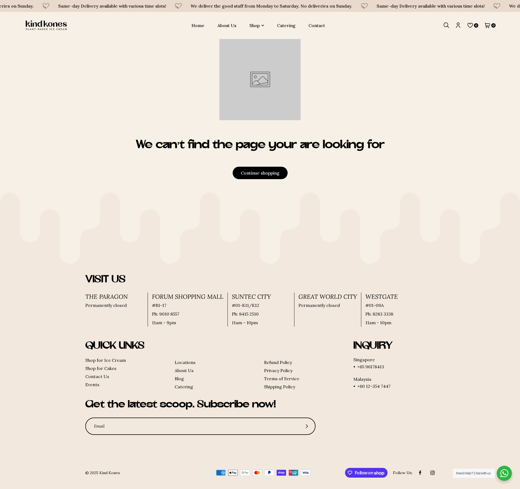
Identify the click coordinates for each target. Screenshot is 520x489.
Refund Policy (278, 362)
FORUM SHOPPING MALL (187, 296)
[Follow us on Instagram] (432, 473)
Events (92, 384)
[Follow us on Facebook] (420, 473)
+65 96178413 (370, 366)
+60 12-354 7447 (374, 386)
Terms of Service (281, 378)
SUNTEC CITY (251, 296)
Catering (184, 386)
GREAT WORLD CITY (327, 296)
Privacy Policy (278, 370)
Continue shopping (260, 173)
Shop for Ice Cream (105, 360)
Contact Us (97, 376)
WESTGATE (381, 296)
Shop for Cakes (100, 368)
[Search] (446, 25)
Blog (179, 378)
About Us (184, 370)
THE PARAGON (106, 296)
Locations (185, 362)
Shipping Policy (279, 386)
